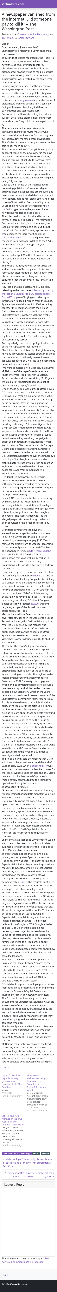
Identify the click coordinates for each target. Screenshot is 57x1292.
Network (45, 1153)
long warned (26, 100)
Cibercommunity (26, 34)
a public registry (38, 765)
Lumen (23, 882)
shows (37, 575)
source (5, 1067)
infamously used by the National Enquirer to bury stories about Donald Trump (27, 294)
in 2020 (35, 603)
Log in (5, 1275)
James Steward (26, 37)
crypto (36, 1153)
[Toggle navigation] (51, 4)
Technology (43, 34)
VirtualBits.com (13, 4)
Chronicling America (14, 237)
